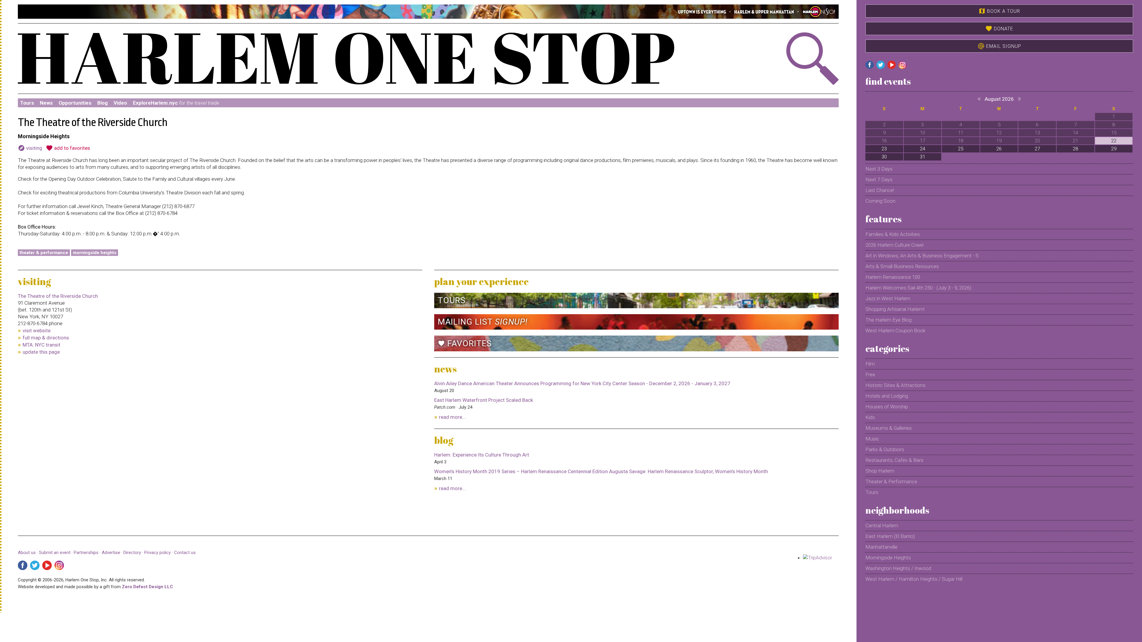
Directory (132, 552)
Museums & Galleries (888, 428)
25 (960, 149)
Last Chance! (879, 190)
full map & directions (46, 338)
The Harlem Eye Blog (888, 320)
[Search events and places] (777, 58)
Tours (27, 103)
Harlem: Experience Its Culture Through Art (481, 455)
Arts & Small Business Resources (902, 266)
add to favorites (68, 148)
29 (1113, 149)
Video (120, 103)
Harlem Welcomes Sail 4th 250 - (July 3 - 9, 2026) (918, 288)
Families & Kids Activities (892, 234)
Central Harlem (881, 525)
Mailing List (483, 322)
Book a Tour (999, 11)
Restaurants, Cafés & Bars (894, 460)
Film (870, 364)
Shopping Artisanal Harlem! (894, 309)
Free (870, 374)
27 (1037, 149)
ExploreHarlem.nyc (176, 103)
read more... (452, 417)
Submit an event (54, 552)
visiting (30, 148)
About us (27, 552)
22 (1113, 141)
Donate (999, 28)
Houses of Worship (886, 407)
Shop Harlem (879, 471)
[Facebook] (22, 565)
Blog (102, 103)
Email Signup (999, 46)
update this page (41, 352)
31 (922, 157)
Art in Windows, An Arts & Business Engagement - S (922, 256)
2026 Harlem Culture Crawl (894, 245)
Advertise (111, 552)
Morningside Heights (94, 252)
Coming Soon (880, 201)
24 (922, 149)
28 (1075, 149)
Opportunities (75, 103)
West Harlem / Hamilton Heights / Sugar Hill (913, 579)
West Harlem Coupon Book (895, 330)
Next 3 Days (878, 169)
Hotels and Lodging (886, 396)
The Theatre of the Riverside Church (58, 296)
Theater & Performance (44, 252)
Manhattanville (881, 547)
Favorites (465, 343)
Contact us (185, 552)
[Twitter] (35, 565)
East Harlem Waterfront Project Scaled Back (483, 400)
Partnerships (87, 552)
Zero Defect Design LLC (147, 586)
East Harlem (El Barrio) (890, 536)
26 (999, 149)
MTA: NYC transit (41, 345)
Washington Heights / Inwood (898, 568)
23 (884, 149)
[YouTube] (47, 565)
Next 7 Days (878, 179)
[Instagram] (59, 565)
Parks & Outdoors (884, 449)
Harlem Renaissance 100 (892, 277)
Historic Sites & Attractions (895, 385)
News (46, 103)
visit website (37, 330)
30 (884, 157)
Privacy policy (157, 552)
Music (872, 439)
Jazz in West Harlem (887, 298)
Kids (870, 417)
